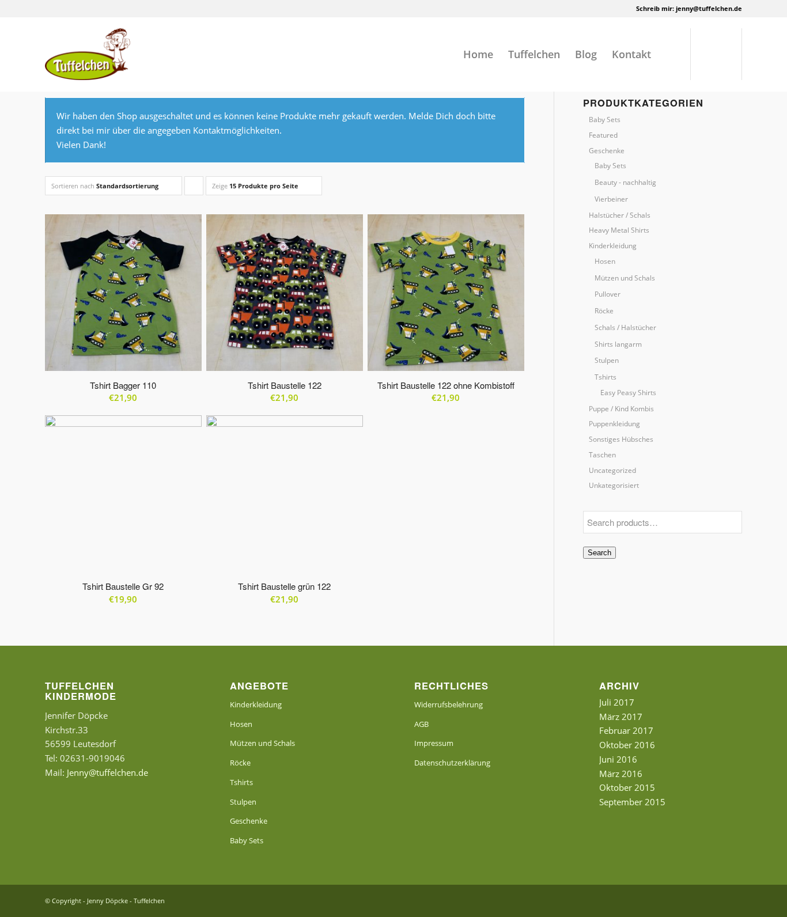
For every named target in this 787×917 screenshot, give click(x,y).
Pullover (607, 294)
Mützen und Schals (625, 278)
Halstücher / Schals (619, 215)
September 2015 (632, 802)
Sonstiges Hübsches (621, 439)
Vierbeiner (611, 199)
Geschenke (607, 151)
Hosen (605, 261)
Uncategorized (612, 470)
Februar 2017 (626, 730)
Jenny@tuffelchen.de (107, 772)
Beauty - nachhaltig (625, 182)
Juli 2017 (616, 702)
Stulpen (607, 360)
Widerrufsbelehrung (448, 704)
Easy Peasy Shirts (628, 392)
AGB (421, 724)
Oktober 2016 (627, 745)
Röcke (604, 311)
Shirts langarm (618, 344)
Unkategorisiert (614, 485)
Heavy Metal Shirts (619, 230)
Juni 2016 (618, 759)
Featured (603, 135)
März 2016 (620, 773)
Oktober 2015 (627, 787)
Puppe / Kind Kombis (621, 409)
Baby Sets (604, 119)
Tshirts (605, 377)
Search (599, 552)
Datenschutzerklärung (452, 762)
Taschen (602, 455)
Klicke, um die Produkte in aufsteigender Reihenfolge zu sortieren (194, 188)
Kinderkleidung (613, 246)
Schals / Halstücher (625, 327)
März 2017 (620, 716)
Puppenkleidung (614, 424)
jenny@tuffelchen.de (709, 8)
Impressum (433, 743)
